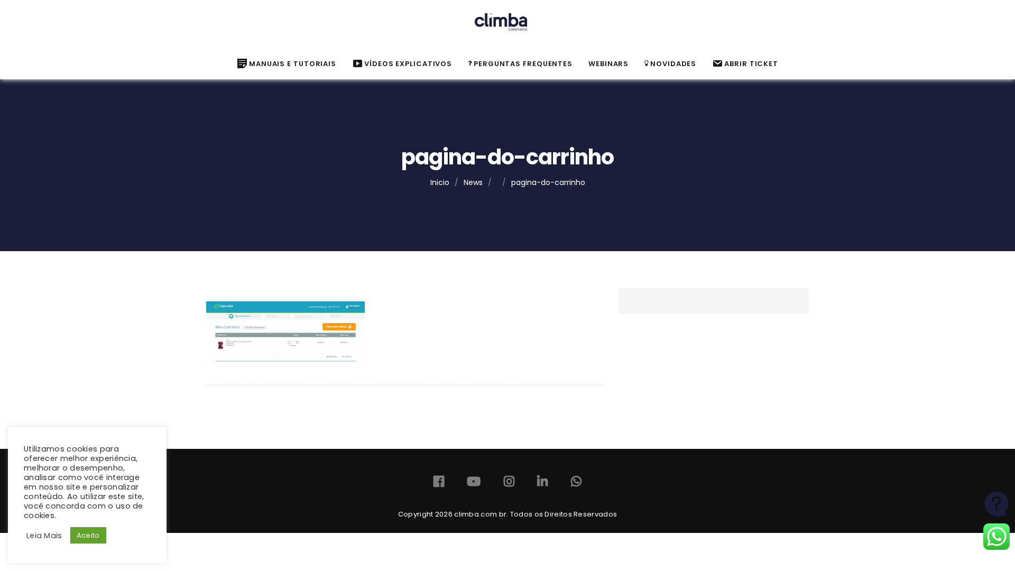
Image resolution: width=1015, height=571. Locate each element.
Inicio (439, 182)
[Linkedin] (542, 483)
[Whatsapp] (576, 483)
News (473, 182)
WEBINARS (608, 64)
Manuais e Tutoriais (292, 64)
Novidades (673, 64)
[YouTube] (473, 483)
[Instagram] (509, 483)
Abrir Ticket (751, 64)
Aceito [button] (88, 535)
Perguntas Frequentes (523, 64)
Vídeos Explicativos (408, 64)
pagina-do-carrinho (548, 182)
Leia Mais (44, 535)
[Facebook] (439, 483)
